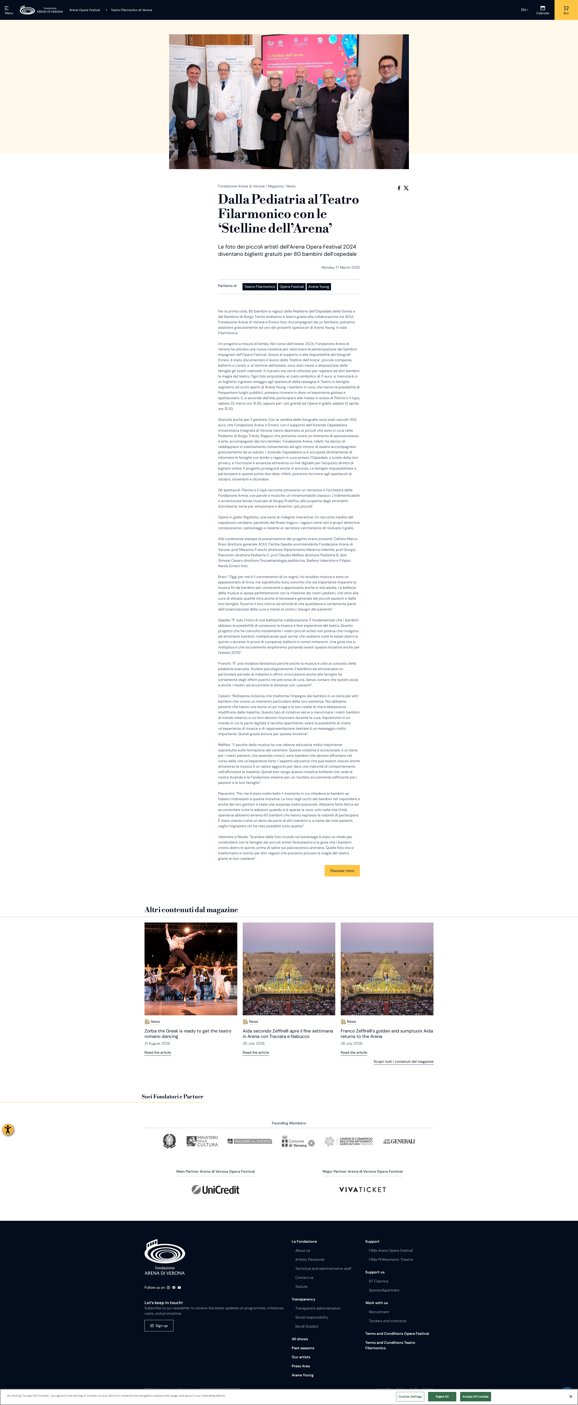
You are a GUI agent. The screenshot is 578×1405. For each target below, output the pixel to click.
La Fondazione (304, 1241)
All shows (300, 1339)
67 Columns (378, 1281)
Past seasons (303, 1348)
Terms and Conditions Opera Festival (397, 1333)
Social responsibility (311, 1317)
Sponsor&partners (384, 1290)
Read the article (157, 1052)
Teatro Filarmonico (259, 286)
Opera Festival (292, 286)
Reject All (442, 1396)
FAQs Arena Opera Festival (391, 1250)
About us (302, 1250)
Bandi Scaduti (306, 1326)
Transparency (303, 1299)
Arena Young (318, 286)
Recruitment (379, 1311)
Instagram (168, 1287)
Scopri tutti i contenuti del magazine (404, 1061)
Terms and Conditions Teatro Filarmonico (390, 1345)
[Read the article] (190, 969)
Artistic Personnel (309, 1259)
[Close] (571, 1396)
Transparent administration (317, 1308)
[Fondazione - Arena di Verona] (41, 10)
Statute (301, 1286)
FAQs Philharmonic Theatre (391, 1259)
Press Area (301, 1366)
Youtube (179, 1287)
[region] (289, 1397)
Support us (375, 1272)
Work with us (376, 1302)
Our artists (301, 1357)
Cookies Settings (410, 1396)
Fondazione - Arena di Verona (164, 1257)
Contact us (304, 1277)
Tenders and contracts (387, 1321)
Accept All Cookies (476, 1396)
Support (372, 1241)
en (523, 9)
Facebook (399, 188)
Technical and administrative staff (323, 1268)
